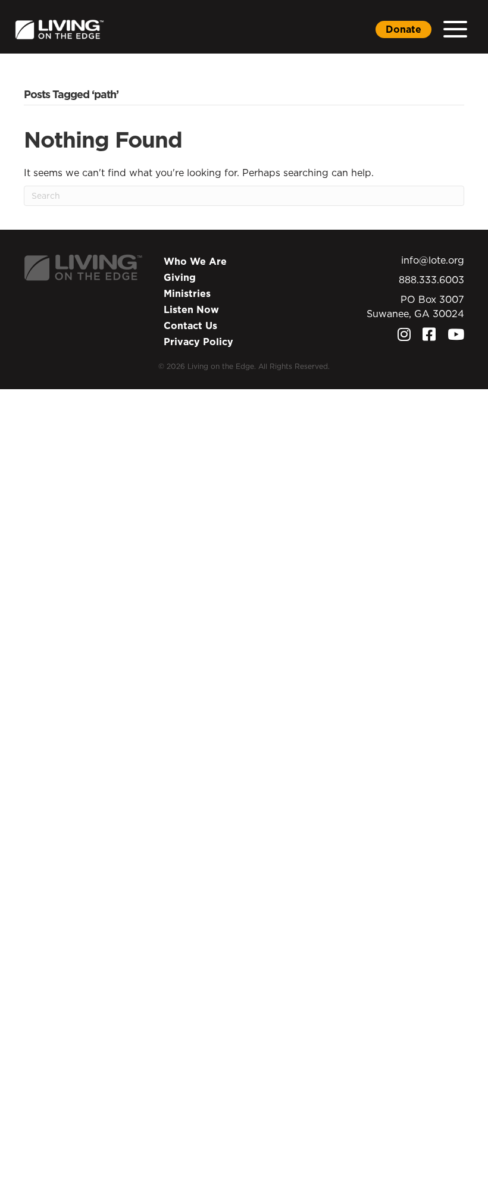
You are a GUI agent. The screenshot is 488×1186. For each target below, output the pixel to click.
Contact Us (190, 325)
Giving (180, 277)
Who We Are (195, 261)
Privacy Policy (198, 341)
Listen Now (191, 309)
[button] (455, 29)
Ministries (187, 293)
